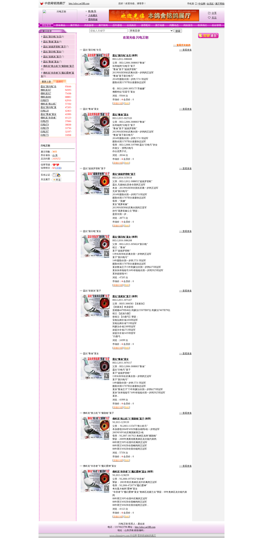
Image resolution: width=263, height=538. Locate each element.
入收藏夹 (92, 15)
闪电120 (45, 110)
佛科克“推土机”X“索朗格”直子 (58, 66)
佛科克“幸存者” (48, 117)
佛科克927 (46, 93)
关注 (214, 17)
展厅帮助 (219, 3)
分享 (214, 13)
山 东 (55, 155)
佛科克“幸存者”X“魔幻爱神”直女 (129, 471)
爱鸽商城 (92, 19)
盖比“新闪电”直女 (52, 51)
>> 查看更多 (185, 50)
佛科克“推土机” (48, 103)
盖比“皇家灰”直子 (52, 56)
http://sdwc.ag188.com (79, 3)
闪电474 (45, 124)
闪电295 (45, 121)
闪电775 (45, 135)
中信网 (201, 3)
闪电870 (45, 100)
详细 (58, 168)
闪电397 (45, 131)
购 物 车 (92, 11)
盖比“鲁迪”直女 (51, 41)
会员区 (210, 3)
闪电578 (45, 128)
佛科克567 (46, 90)
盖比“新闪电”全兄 (52, 36)
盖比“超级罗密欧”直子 (54, 46)
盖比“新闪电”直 (48, 107)
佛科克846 (46, 97)
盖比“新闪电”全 (48, 86)
